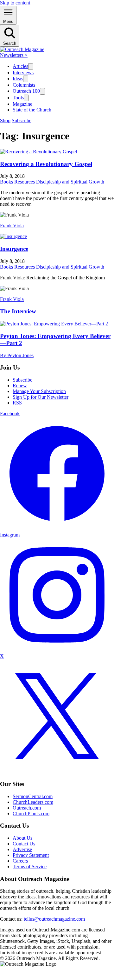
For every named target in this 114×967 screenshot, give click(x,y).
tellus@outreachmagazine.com (54, 919)
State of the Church (32, 109)
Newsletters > (14, 55)
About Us (22, 838)
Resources (24, 181)
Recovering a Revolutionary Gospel (46, 164)
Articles (20, 66)
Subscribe (21, 120)
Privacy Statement (31, 855)
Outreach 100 (26, 91)
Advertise (22, 849)
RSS (17, 402)
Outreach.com (27, 807)
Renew (20, 385)
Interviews (23, 72)
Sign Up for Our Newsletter (40, 397)
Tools (18, 97)
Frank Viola (12, 225)
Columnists (24, 85)
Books (6, 181)
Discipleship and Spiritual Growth (70, 181)
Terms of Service (30, 866)
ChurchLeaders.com (33, 802)
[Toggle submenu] (30, 66)
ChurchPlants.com (31, 813)
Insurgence (14, 248)
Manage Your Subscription (39, 391)
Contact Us (24, 843)
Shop (5, 120)
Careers (20, 861)
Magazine (22, 104)
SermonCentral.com (33, 796)
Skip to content (15, 2)
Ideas (18, 78)
